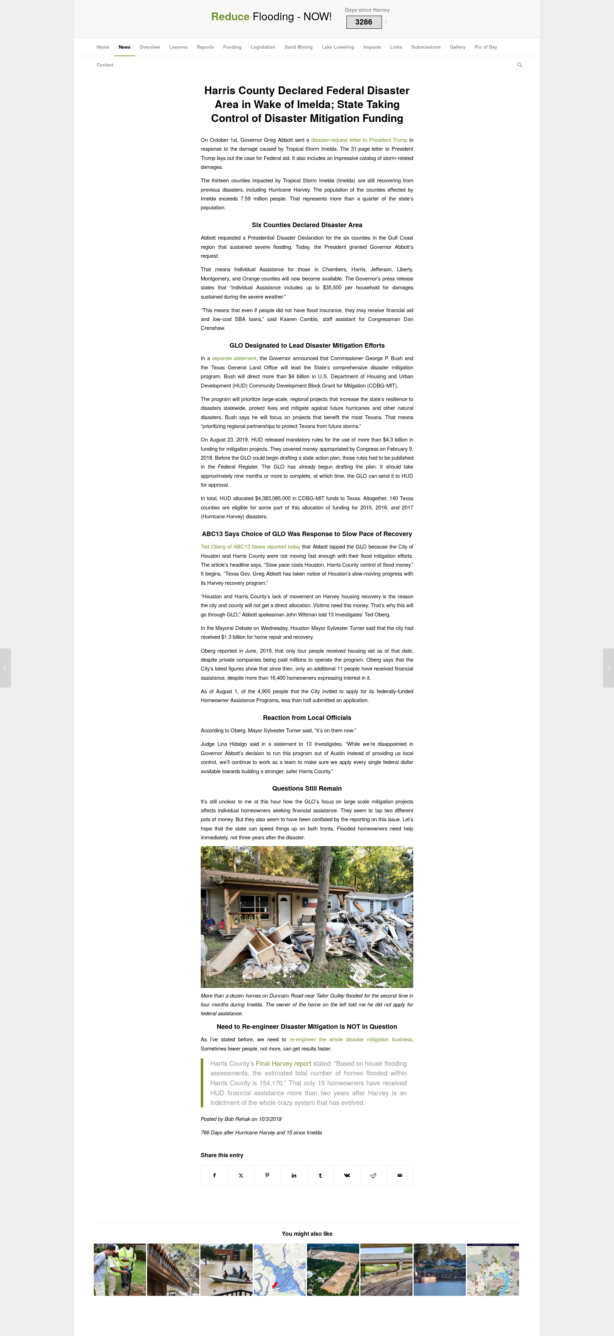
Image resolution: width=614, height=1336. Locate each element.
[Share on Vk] (347, 1175)
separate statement (234, 358)
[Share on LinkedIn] (294, 1175)
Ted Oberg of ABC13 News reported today (250, 546)
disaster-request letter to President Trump (359, 139)
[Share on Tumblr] (320, 1175)
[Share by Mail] (400, 1175)
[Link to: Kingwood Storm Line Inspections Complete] (120, 1270)
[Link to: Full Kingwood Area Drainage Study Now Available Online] (280, 1270)
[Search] (517, 65)
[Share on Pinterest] (267, 1175)
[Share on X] (241, 1175)
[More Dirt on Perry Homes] (608, 668)
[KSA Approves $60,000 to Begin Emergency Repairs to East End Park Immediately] (5, 668)
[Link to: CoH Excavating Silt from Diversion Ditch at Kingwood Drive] (386, 1270)
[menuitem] (103, 47)
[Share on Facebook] (214, 1175)
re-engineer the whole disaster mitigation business (351, 1039)
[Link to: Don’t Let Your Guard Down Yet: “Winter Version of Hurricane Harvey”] (173, 1270)
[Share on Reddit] (373, 1175)
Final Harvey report (283, 1063)
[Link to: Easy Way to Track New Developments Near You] (493, 1270)
